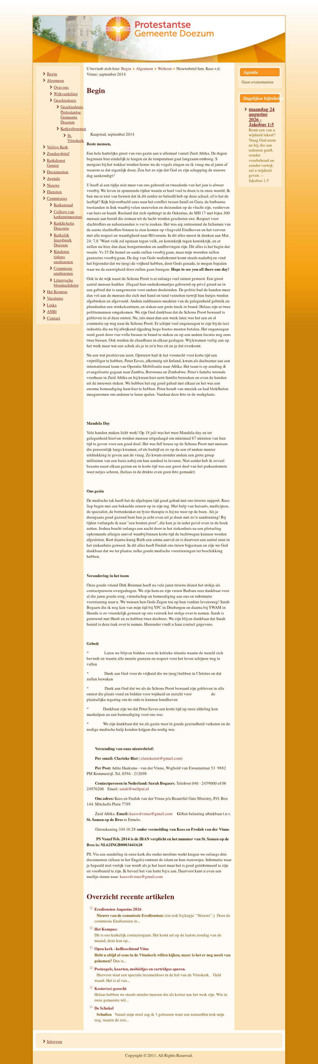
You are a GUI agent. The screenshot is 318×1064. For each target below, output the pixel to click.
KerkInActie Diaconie (64, 225)
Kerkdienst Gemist (56, 162)
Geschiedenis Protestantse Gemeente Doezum (72, 114)
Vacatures (55, 298)
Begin (52, 74)
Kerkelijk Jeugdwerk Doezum (63, 240)
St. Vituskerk (75, 138)
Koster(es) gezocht (110, 988)
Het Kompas (57, 291)
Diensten (54, 191)
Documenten (57, 172)
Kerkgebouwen (73, 128)
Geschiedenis (65, 100)
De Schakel (104, 1008)
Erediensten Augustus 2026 (118, 909)
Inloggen (54, 1041)
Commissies (57, 198)
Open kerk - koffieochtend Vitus (121, 948)
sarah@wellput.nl (134, 788)
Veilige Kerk (57, 147)
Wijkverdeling (66, 93)
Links (52, 305)
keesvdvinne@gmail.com (150, 813)
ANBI (52, 311)
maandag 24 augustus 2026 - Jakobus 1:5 (262, 116)
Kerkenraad (63, 205)
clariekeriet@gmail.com (161, 758)
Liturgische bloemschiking (66, 282)
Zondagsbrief (58, 153)
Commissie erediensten (63, 270)
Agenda (53, 178)
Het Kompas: (105, 929)
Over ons (61, 87)
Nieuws (53, 185)
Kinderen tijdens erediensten (63, 256)
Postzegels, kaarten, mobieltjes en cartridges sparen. (139, 969)
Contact (53, 318)
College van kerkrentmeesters (68, 214)
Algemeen (55, 80)
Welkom (165, 68)
